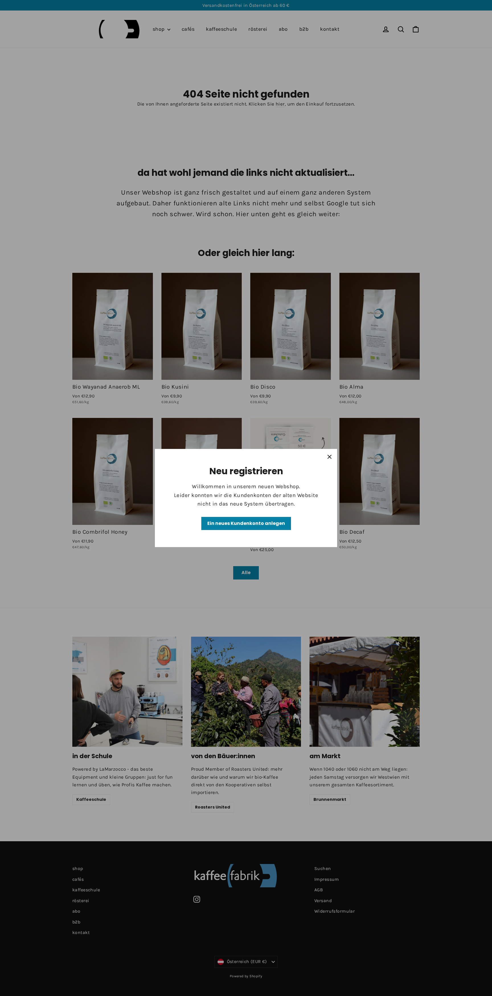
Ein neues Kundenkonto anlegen (246, 523)
